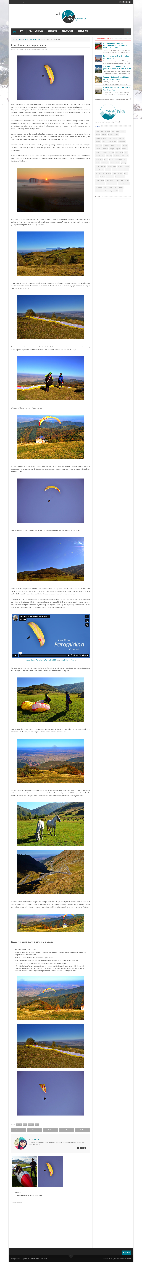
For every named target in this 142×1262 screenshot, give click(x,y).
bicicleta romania (101, 138)
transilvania (110, 177)
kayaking (109, 156)
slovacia (101, 173)
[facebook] (120, 2)
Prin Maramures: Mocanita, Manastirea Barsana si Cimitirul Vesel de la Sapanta (115, 45)
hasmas (111, 152)
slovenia (108, 173)
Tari (21, 31)
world (116, 191)
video (26, 39)
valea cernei (125, 184)
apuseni (107, 131)
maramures (99, 159)
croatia (113, 145)
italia (103, 156)
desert (119, 145)
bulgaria (121, 138)
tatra (97, 177)
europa (112, 148)
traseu (127, 180)
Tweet (19, 1130)
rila (103, 170)
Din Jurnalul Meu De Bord (29, 2)
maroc (111, 159)
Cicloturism (67, 31)
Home (14, 39)
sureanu (120, 173)
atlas (113, 131)
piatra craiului (112, 166)
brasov (115, 138)
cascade (98, 141)
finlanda (124, 148)
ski (96, 173)
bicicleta (104, 134)
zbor (39, 39)
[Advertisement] (113, 265)
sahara (114, 170)
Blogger (113, 1259)
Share (35, 1130)
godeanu (104, 152)
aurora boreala (120, 131)
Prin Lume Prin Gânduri (31, 1259)
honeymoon (119, 152)
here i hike (64, 660)
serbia (127, 170)
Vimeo (73, 660)
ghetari (98, 152)
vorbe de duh (113, 187)
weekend (33, 39)
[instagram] (123, 2)
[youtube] (126, 2)
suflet (114, 173)
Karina (36, 1139)
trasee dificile (100, 180)
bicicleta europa (113, 134)
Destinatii (52, 31)
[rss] (129, 2)
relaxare (126, 166)
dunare (98, 148)
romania (20, 39)
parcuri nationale (101, 166)
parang (123, 163)
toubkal (102, 177)
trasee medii (109, 180)
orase (118, 163)
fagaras (118, 148)
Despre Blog (15, 2)
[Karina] (81, 1148)
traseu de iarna (100, 184)
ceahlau (104, 141)
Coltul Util (83, 31)
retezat (98, 170)
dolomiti (124, 145)
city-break (99, 145)
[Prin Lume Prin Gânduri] (78, 1148)
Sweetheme (127, 1259)
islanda (98, 156)
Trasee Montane (36, 31)
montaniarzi (118, 159)
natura (112, 163)
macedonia (117, 156)
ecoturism (105, 148)
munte (97, 163)
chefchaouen (113, 141)
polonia (120, 166)
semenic (120, 170)
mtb (125, 159)
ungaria (114, 184)
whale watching (107, 191)
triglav (108, 184)
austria (98, 134)
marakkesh (125, 156)
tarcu (125, 173)
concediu (106, 145)
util (119, 184)
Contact (42, 2)
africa (97, 131)
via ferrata (99, 187)
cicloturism (121, 141)
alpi (102, 131)
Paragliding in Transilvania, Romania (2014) (40, 660)
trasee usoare (119, 180)
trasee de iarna (119, 177)
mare (105, 159)
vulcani (121, 187)
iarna (126, 152)
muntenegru (105, 163)
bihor (109, 138)
